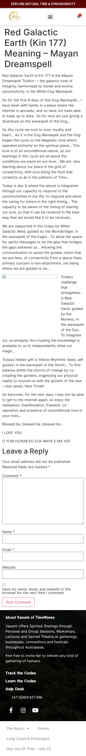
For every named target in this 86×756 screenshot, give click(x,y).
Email (8, 549)
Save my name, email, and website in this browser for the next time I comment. (36, 590)
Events (43, 728)
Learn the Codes (21, 680)
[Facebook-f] (11, 710)
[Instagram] (23, 710)
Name (8, 532)
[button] (50, 16)
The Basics (15, 728)
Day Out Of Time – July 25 (29, 749)
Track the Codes (21, 672)
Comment (11, 475)
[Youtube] (35, 710)
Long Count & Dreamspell (28, 738)
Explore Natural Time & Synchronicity (43, 4)
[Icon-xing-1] (47, 710)
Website (8, 567)
